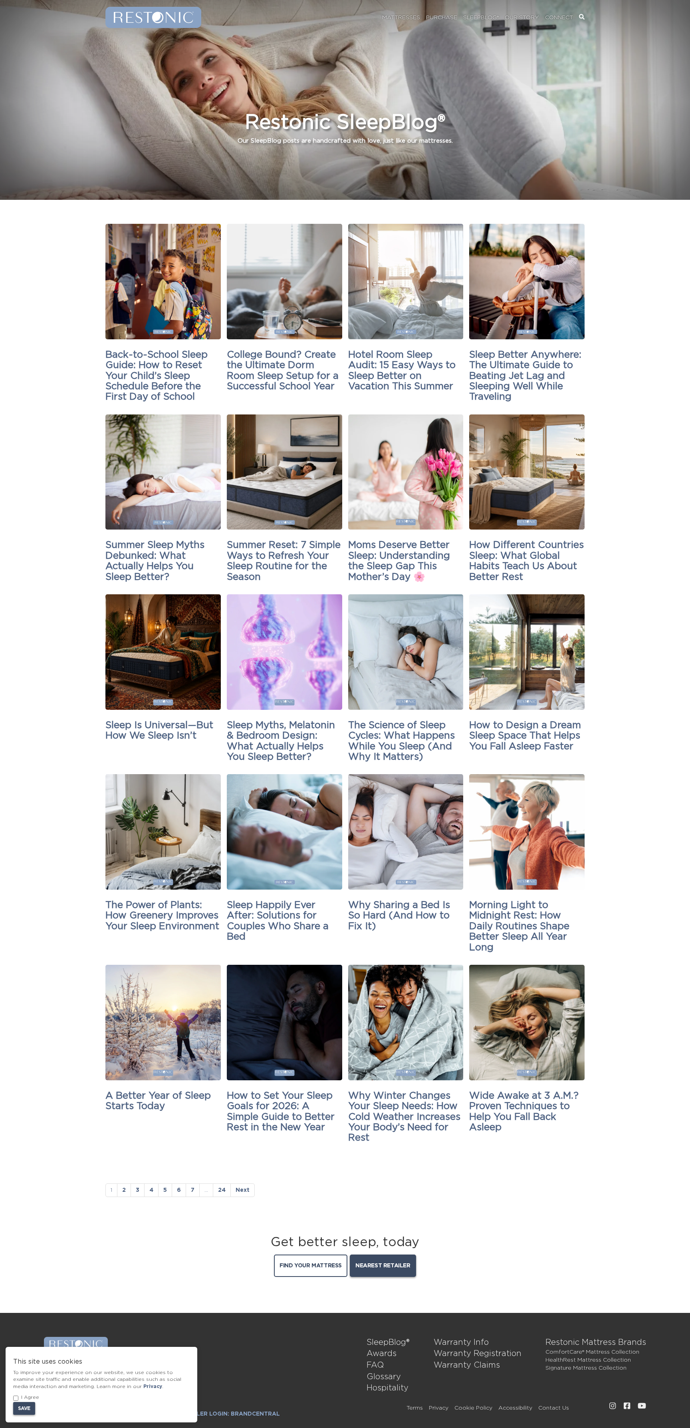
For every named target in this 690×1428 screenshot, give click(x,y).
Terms (414, 1408)
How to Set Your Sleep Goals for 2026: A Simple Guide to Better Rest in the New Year (281, 1111)
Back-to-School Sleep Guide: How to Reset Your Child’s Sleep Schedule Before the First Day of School (156, 376)
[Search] (582, 17)
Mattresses (401, 17)
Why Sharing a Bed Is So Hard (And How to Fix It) (399, 915)
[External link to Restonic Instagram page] (612, 1406)
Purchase (441, 17)
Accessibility (515, 1408)
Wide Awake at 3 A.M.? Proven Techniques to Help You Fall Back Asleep (524, 1111)
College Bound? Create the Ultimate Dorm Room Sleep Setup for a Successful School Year (283, 370)
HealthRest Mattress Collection (588, 1360)
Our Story (522, 17)
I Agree (30, 1397)
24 (222, 1190)
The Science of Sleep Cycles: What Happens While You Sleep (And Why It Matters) (401, 741)
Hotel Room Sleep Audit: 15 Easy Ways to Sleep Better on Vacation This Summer (402, 370)
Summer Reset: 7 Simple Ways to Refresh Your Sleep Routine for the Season (284, 561)
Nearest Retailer (382, 1266)
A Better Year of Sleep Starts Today (158, 1101)
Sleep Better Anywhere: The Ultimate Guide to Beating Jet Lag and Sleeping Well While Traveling (525, 376)
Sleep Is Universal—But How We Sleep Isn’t (159, 731)
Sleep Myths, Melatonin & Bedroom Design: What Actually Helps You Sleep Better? (281, 741)
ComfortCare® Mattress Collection (592, 1352)
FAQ (375, 1365)
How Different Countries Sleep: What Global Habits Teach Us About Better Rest (526, 561)
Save (24, 1408)
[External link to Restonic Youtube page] (642, 1406)
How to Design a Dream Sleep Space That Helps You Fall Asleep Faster (525, 736)
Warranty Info (461, 1342)
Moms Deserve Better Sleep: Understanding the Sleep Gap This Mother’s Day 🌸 (399, 561)
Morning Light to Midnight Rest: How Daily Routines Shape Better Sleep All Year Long (519, 926)
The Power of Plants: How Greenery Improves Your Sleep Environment (162, 915)
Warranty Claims (467, 1365)
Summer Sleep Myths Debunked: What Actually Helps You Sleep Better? (154, 561)
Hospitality (387, 1388)
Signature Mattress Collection (586, 1368)
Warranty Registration (477, 1354)
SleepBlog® (481, 17)
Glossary (384, 1377)
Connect (559, 17)
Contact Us (553, 1408)
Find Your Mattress (311, 1266)
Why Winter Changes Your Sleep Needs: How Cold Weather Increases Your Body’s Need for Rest (404, 1117)
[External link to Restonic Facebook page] (627, 1406)
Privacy (438, 1408)
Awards (382, 1354)
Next (243, 1190)
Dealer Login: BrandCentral (232, 1414)
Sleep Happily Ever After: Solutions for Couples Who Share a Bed (278, 921)
